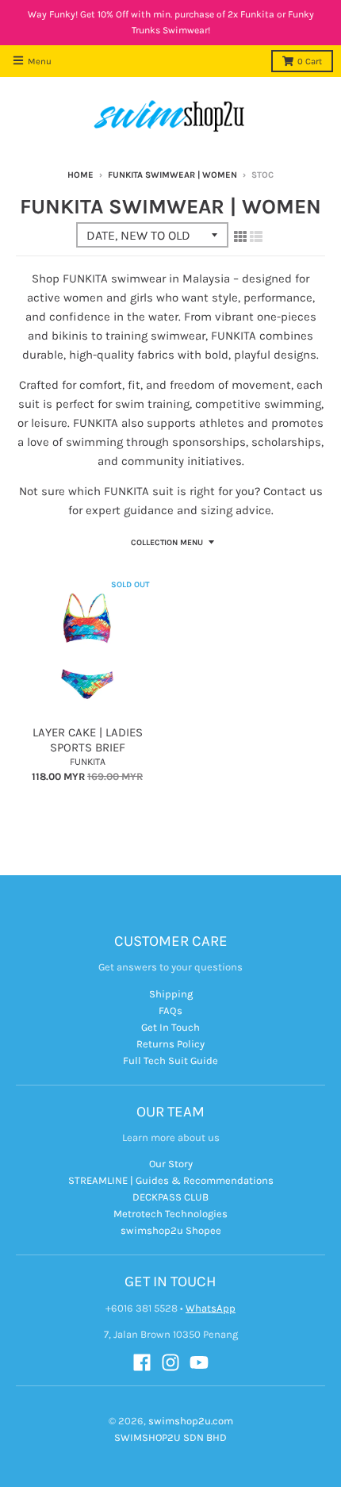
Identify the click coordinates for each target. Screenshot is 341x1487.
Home (80, 175)
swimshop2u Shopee (171, 1230)
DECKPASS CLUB (170, 1197)
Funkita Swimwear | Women (172, 175)
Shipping (171, 994)
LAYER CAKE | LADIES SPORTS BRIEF (88, 740)
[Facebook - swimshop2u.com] (141, 1362)
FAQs (170, 1010)
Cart (309, 61)
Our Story (171, 1164)
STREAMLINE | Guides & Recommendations (171, 1180)
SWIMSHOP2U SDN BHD (170, 1437)
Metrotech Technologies (170, 1214)
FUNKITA (87, 761)
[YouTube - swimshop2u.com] (199, 1362)
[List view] (256, 236)
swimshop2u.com (190, 1421)
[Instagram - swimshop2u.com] (170, 1362)
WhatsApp (211, 1308)
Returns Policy (170, 1044)
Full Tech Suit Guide (170, 1060)
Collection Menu (167, 543)
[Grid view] (240, 236)
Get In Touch (170, 1027)
